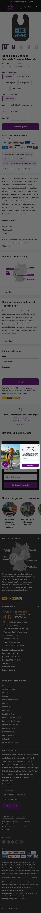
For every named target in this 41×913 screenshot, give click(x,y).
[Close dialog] (39, 445)
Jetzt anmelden (30, 465)
